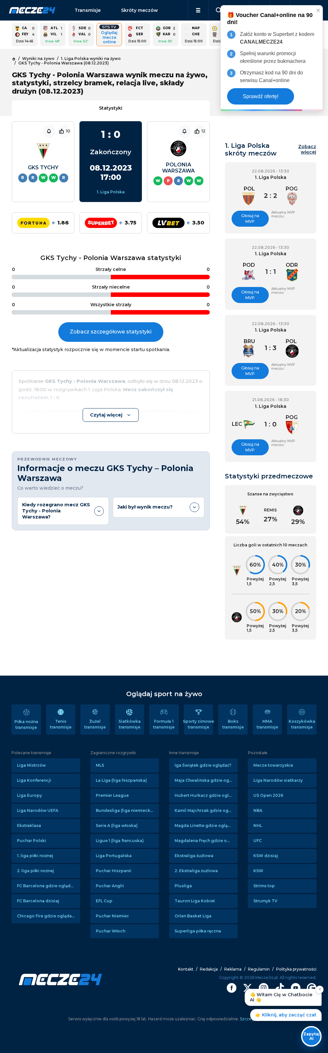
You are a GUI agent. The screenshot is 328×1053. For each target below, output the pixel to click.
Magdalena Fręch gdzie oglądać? (206, 840)
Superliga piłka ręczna (198, 931)
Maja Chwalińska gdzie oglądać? (206, 780)
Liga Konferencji (34, 780)
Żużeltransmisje (95, 724)
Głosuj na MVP (250, 218)
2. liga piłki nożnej (35, 870)
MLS (100, 765)
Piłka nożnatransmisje (26, 724)
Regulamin (259, 969)
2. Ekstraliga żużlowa (196, 870)
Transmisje (88, 10)
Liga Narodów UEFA (37, 810)
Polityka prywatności (296, 969)
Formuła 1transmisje (164, 724)
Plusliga (183, 885)
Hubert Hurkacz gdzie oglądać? (206, 795)
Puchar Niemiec (112, 916)
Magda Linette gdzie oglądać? (206, 825)
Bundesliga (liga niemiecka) (125, 810)
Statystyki (110, 108)
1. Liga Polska (111, 192)
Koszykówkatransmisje (302, 724)
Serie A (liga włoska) (117, 825)
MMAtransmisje (267, 724)
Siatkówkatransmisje (130, 724)
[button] (198, 10)
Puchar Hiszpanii (113, 870)
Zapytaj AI (311, 1036)
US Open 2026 (268, 795)
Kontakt (185, 969)
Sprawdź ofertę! (260, 96)
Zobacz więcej (307, 149)
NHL (257, 825)
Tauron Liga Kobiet (195, 900)
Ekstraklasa (29, 825)
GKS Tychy (43, 167)
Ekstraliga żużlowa (194, 855)
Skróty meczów (139, 10)
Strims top (264, 885)
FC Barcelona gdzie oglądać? (47, 885)
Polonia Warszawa (178, 168)
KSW (258, 870)
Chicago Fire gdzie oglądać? (46, 916)
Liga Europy (29, 795)
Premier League (112, 795)
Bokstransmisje (233, 724)
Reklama (233, 969)
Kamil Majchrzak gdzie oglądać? (206, 810)
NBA (257, 810)
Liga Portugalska (114, 855)
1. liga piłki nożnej (35, 855)
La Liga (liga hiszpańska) (121, 780)
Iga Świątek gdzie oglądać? (203, 765)
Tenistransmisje (60, 724)
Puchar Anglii (110, 885)
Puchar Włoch (110, 931)
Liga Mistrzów (31, 765)
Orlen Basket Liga (193, 916)
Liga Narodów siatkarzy (278, 780)
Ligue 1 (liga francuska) (120, 840)
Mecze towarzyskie (273, 765)
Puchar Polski (31, 840)
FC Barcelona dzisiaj (38, 900)
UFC (257, 840)
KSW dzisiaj (265, 855)
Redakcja (209, 969)
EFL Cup (104, 900)
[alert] (271, 58)
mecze (32, 10)
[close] (318, 10)
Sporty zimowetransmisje (198, 724)
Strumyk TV (265, 900)
